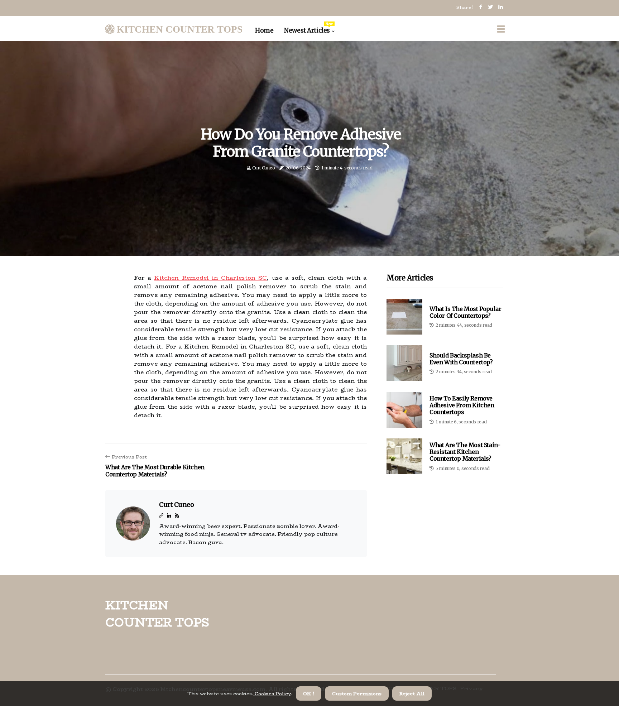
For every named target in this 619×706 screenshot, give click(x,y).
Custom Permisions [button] (357, 693)
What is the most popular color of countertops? (465, 312)
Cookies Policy (272, 693)
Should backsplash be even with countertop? (461, 359)
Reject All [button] (411, 693)
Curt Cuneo (263, 168)
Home (264, 30)
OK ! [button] (308, 693)
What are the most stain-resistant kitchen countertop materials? (465, 451)
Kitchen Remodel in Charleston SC (210, 277)
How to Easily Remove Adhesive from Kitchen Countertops (462, 405)
